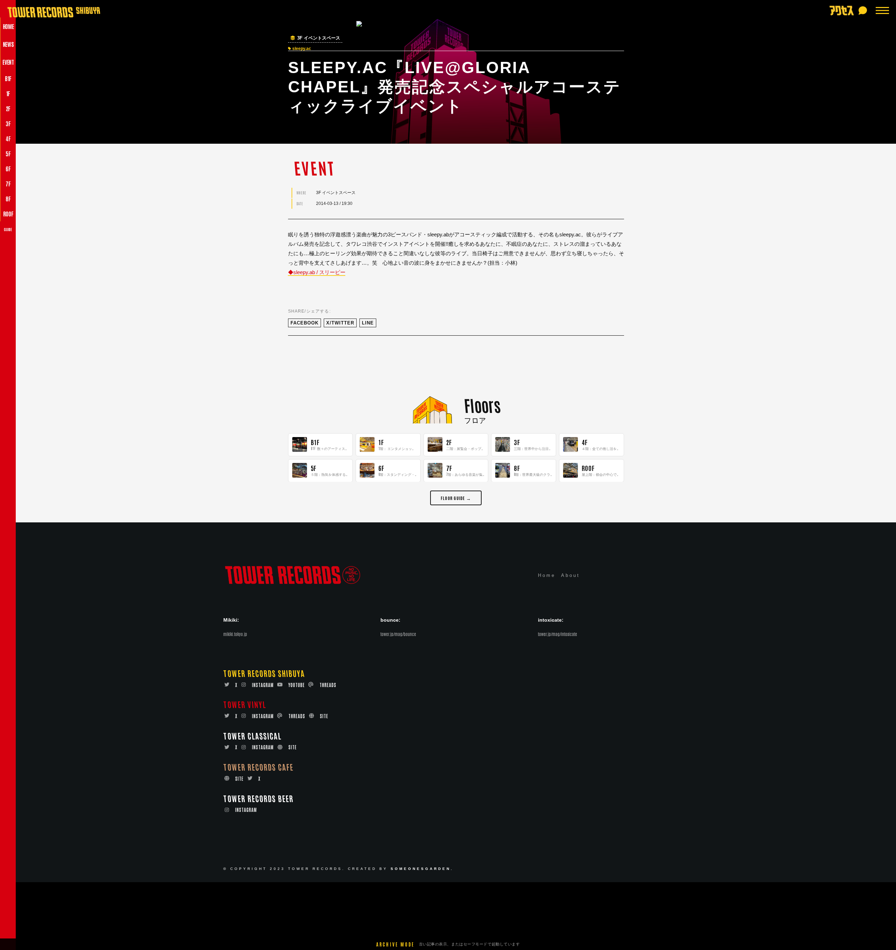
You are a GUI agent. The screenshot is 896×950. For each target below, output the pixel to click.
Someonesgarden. (422, 869)
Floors (482, 404)
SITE (324, 716)
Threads (328, 685)
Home (546, 575)
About (570, 575)
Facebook (304, 323)
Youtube (296, 685)
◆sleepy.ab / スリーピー (316, 272)
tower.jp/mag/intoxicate (557, 634)
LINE (368, 323)
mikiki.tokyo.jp (235, 634)
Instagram (263, 685)
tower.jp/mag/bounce (398, 634)
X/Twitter (340, 323)
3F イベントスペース (318, 38)
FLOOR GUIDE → (456, 497)
